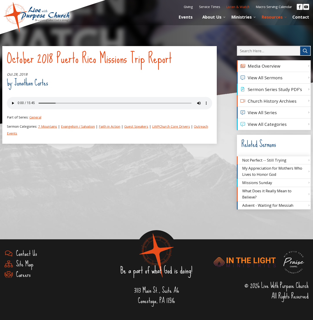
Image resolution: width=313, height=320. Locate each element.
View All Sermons (265, 77)
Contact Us (25, 253)
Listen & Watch (238, 6)
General (35, 117)
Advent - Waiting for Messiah (267, 205)
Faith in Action (109, 126)
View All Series (262, 112)
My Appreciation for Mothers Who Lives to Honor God (272, 171)
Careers (22, 275)
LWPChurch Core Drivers (171, 126)
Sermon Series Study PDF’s (275, 89)
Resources (272, 17)
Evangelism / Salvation (78, 126)
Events (185, 17)
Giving (188, 6)
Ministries (241, 17)
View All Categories (267, 124)
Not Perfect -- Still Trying (264, 160)
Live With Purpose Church (36, 11)
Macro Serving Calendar (274, 6)
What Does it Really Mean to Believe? (266, 194)
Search (305, 50)
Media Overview (264, 66)
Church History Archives (272, 101)
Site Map (23, 264)
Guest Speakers (136, 126)
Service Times (209, 6)
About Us (211, 17)
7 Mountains (47, 126)
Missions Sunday (257, 182)
